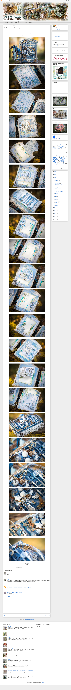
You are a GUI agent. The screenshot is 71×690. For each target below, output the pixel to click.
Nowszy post (6, 615)
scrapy (66, 162)
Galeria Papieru (63, 145)
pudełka (54, 161)
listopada (57, 181)
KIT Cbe (8, 586)
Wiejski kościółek (58, 188)
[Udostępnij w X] (19, 567)
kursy (61, 158)
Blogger (43, 682)
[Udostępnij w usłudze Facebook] (20, 567)
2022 (55, 174)
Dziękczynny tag (10, 637)
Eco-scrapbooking (57, 144)
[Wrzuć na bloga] (18, 567)
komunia (62, 157)
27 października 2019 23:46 (17, 592)
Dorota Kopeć (55, 135)
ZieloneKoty (63, 149)
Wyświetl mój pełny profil (57, 29)
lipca (56, 196)
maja (56, 199)
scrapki (54, 162)
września (57, 193)
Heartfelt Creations (60, 146)
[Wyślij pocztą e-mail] (16, 567)
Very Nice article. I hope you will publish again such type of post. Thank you (19, 587)
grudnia (56, 180)
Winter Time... (57, 190)
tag (58, 165)
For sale (6, 22)
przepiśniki (62, 160)
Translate (61, 45)
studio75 (55, 164)
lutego (56, 204)
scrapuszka (61, 162)
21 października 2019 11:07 (18, 579)
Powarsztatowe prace (59, 184)
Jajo (8, 675)
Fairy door (9, 664)
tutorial (21, 22)
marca (56, 202)
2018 (55, 207)
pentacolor (55, 160)
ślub (60, 168)
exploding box (59, 155)
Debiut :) (9, 626)
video (26, 22)
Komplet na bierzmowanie (12, 653)
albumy (11, 22)
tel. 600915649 (55, 38)
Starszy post (47, 615)
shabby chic (56, 163)
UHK (58, 149)
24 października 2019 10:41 (14, 586)
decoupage (55, 154)
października (57, 183)
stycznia (56, 205)
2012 (55, 216)
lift (64, 158)
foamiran (65, 155)
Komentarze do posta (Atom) (29, 619)
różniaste (62, 161)
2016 (55, 210)
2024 (55, 171)
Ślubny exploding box (59, 191)
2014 (55, 213)
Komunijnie (9, 659)
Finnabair (55, 145)
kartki (16, 22)
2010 (55, 219)
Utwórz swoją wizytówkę (56, 138)
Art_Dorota (59, 25)
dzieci (60, 154)
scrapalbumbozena (10, 579)
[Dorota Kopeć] (54, 137)
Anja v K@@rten (10, 592)
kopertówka (55, 158)
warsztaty (31, 22)
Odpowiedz (8, 575)
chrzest (63, 152)
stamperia (62, 163)
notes (63, 159)
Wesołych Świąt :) (11, 648)
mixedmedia (55, 159)
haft (64, 156)
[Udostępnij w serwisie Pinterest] (21, 567)
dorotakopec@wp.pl (56, 36)
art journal (62, 150)
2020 (55, 177)
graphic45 (60, 156)
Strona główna (27, 615)
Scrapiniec (56, 148)
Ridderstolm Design (58, 147)
